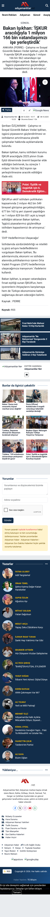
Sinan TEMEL (21, 583)
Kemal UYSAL (21, 727)
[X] (20, 808)
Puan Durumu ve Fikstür (16, 828)
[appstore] (17, 860)
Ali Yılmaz (20, 702)
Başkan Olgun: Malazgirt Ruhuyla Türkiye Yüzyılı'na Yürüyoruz (36, 432)
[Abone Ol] (41, 110)
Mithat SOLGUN (23, 611)
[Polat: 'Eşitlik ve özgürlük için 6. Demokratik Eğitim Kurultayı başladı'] (37, 445)
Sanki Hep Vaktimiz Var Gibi (29, 640)
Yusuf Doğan (22, 676)
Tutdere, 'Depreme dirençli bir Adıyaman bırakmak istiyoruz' (11, 432)
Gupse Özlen (21, 598)
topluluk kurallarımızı (28, 529)
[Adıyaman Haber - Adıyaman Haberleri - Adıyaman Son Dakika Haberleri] (25, 5)
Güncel (36, 14)
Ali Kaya (19, 754)
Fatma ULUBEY (22, 571)
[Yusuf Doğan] (7, 677)
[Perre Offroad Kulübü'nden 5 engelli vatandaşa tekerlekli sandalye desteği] (37, 396)
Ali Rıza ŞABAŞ (22, 663)
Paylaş (8, 110)
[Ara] (46, 5)
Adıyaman (25, 14)
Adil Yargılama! (22, 575)
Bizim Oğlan (21, 757)
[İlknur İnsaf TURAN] (7, 638)
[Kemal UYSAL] (7, 729)
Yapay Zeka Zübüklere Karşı (29, 627)
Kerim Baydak (22, 689)
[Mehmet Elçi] (7, 716)
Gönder (8, 520)
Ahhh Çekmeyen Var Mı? (27, 692)
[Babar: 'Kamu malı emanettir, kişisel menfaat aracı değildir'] (13, 396)
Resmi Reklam (9, 14)
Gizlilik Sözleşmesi (28, 851)
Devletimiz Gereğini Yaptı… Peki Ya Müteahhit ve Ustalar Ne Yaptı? (31, 732)
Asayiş (46, 14)
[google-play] (31, 860)
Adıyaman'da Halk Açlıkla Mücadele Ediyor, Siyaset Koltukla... (27, 719)
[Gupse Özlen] (7, 599)
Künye (18, 848)
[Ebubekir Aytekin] (7, 651)
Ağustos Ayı (21, 601)
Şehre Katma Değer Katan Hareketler (28, 588)
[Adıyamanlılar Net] (12, 366)
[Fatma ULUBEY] (7, 573)
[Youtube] (30, 808)
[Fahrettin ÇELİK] (7, 743)
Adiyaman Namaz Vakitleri (17, 822)
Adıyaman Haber (11, 845)
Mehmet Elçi (21, 714)
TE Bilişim (32, 880)
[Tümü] (46, 564)
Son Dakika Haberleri (14, 834)
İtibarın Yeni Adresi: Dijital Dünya (31, 679)
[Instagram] (25, 808)
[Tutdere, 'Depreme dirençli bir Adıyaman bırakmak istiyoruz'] (13, 422)
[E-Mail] (26, 375)
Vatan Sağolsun (23, 614)
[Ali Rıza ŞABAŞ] (7, 664)
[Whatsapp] (35, 808)
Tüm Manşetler (12, 831)
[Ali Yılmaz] (7, 703)
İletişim (7, 848)
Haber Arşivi (10, 837)
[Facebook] (15, 808)
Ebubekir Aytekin (24, 650)
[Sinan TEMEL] (7, 586)
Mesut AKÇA (21, 624)
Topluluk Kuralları (33, 848)
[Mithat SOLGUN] (7, 612)
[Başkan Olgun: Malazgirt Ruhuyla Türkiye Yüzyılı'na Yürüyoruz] (37, 422)
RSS (8, 871)
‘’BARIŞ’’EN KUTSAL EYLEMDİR (30, 666)
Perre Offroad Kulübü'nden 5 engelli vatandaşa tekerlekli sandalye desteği (35, 407)
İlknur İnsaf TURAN (25, 637)
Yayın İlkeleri (10, 851)
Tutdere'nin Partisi (24, 744)
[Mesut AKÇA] (7, 625)
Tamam (17, 892)
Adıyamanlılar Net (10, 117)
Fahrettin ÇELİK (23, 741)
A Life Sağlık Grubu (31, 845)
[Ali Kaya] (7, 756)
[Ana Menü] (3, 5)
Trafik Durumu (11, 825)
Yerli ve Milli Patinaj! (25, 705)
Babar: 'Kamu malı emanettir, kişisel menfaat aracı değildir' (11, 406)
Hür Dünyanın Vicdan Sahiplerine (31, 653)
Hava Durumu (11, 819)
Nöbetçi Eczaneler (13, 816)
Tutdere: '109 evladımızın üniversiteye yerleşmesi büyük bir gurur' (13, 456)
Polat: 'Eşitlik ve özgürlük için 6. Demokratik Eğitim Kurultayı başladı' (36, 456)
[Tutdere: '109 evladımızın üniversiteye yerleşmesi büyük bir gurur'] (13, 445)
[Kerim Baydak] (7, 690)
